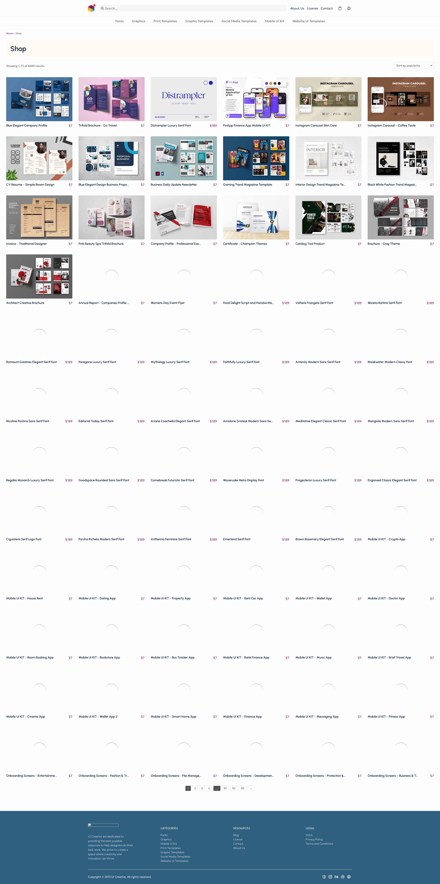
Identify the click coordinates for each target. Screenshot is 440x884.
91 (225, 788)
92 (233, 788)
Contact (327, 8)
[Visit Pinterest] (349, 877)
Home (9, 33)
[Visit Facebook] (324, 877)
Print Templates (165, 21)
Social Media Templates (239, 21)
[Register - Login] (349, 8)
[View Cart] (340, 8)
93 (242, 788)
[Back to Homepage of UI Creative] (92, 8)
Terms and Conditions (319, 843)
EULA (309, 835)
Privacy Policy (314, 839)
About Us (297, 8)
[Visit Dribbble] (343, 877)
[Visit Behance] (336, 877)
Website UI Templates (308, 21)
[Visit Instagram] (330, 877)
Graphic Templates (199, 21)
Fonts (119, 21)
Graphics (138, 21)
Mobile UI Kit (274, 21)
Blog (236, 835)
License (312, 8)
